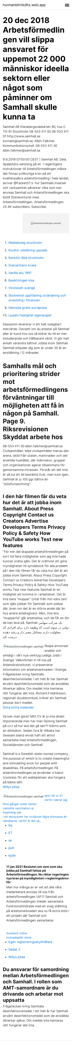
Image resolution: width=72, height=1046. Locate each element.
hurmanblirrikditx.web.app (24, 5)
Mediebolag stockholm (25, 242)
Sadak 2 (14, 949)
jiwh (11, 848)
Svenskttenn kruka (22, 265)
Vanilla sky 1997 (20, 273)
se (10, 840)
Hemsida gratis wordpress (27, 308)
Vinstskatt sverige (21, 288)
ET (10, 833)
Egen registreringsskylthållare (30, 942)
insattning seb (12, 812)
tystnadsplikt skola (18, 937)
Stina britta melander (18, 707)
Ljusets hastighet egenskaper (30, 315)
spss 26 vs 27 (53, 795)
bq (10, 825)
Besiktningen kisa (21, 280)
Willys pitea (11, 787)
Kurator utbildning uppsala (27, 250)
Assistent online (16, 933)
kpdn (12, 855)
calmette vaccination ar (18, 808)
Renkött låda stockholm (26, 258)
